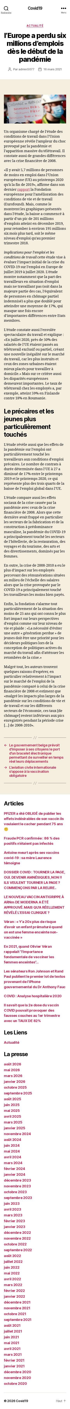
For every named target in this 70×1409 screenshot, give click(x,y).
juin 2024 (12, 1145)
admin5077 (26, 69)
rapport (23, 189)
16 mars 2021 (53, 69)
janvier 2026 (14, 1082)
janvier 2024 (14, 1174)
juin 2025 (12, 1105)
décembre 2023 (17, 1180)
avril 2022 (12, 1279)
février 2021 (14, 1360)
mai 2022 (12, 1273)
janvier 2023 (14, 1227)
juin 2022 (11, 1267)
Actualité (35, 25)
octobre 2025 (15, 1087)
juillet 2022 (13, 1262)
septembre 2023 (18, 1198)
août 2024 (12, 1140)
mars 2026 (13, 1076)
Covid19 (35, 8)
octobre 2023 (15, 1192)
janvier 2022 (14, 1296)
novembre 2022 (17, 1238)
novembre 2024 (17, 1134)
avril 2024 (12, 1157)
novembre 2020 (17, 1378)
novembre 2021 (17, 1308)
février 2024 (14, 1169)
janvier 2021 (14, 1366)
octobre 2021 (15, 1314)
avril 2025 (12, 1116)
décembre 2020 (17, 1372)
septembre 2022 (18, 1250)
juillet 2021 (13, 1331)
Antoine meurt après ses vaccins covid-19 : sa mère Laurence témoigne (31, 858)
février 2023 (14, 1221)
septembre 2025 (18, 1093)
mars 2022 (13, 1285)
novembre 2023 (17, 1186)
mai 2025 (12, 1111)
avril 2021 (12, 1349)
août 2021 (12, 1325)
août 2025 (12, 1099)
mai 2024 (12, 1151)
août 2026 (12, 1064)
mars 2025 (13, 1122)
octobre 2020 (15, 1384)
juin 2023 (12, 1203)
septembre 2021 (18, 1320)
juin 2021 (11, 1337)
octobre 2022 (15, 1244)
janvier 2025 (14, 1128)
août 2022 (12, 1256)
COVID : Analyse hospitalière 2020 (33, 996)
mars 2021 (13, 1354)
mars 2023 (13, 1215)
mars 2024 (13, 1163)
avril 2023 (12, 1209)
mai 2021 (11, 1343)
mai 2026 (12, 1070)
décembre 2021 (17, 1302)
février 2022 (14, 1291)
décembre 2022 (17, 1233)
